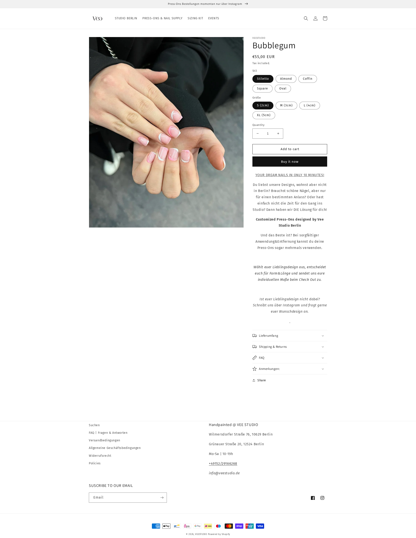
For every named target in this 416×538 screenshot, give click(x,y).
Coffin (307, 79)
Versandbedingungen (104, 440)
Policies (95, 463)
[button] (306, 18)
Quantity (258, 125)
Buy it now (290, 162)
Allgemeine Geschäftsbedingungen (115, 448)
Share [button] (261, 380)
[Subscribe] (162, 497)
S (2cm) (263, 105)
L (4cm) (309, 105)
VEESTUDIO (201, 534)
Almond (286, 79)
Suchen (94, 425)
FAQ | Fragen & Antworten (108, 433)
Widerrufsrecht (100, 456)
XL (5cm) (264, 115)
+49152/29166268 (223, 464)
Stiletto (263, 79)
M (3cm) (286, 105)
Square (262, 88)
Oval (282, 88)
